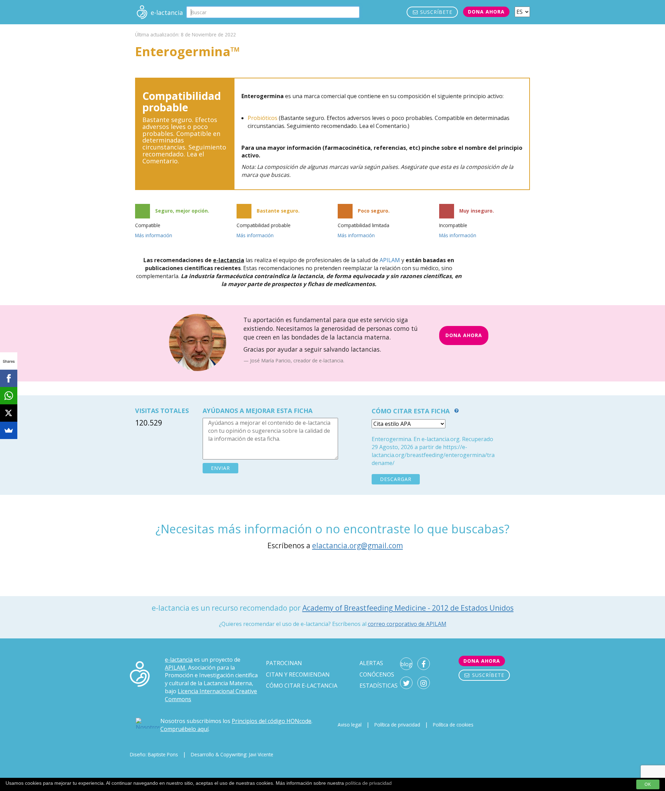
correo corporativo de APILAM (407, 624)
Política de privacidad (397, 724)
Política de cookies (453, 724)
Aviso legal (350, 724)
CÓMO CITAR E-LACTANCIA (301, 685)
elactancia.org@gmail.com (357, 545)
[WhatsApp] (8, 395)
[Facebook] (8, 378)
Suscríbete (435, 12)
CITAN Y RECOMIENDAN (298, 674)
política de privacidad (368, 783)
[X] (8, 413)
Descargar (395, 479)
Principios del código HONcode (271, 721)
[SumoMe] (8, 430)
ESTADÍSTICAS (379, 685)
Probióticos (262, 118)
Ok (648, 784)
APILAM (390, 260)
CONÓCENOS (377, 674)
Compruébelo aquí (184, 729)
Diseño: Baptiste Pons (154, 754)
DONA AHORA (463, 335)
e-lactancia (179, 659)
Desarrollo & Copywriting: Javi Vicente (232, 754)
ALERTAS (371, 663)
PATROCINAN (284, 663)
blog (406, 664)
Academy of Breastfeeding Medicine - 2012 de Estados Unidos (408, 608)
